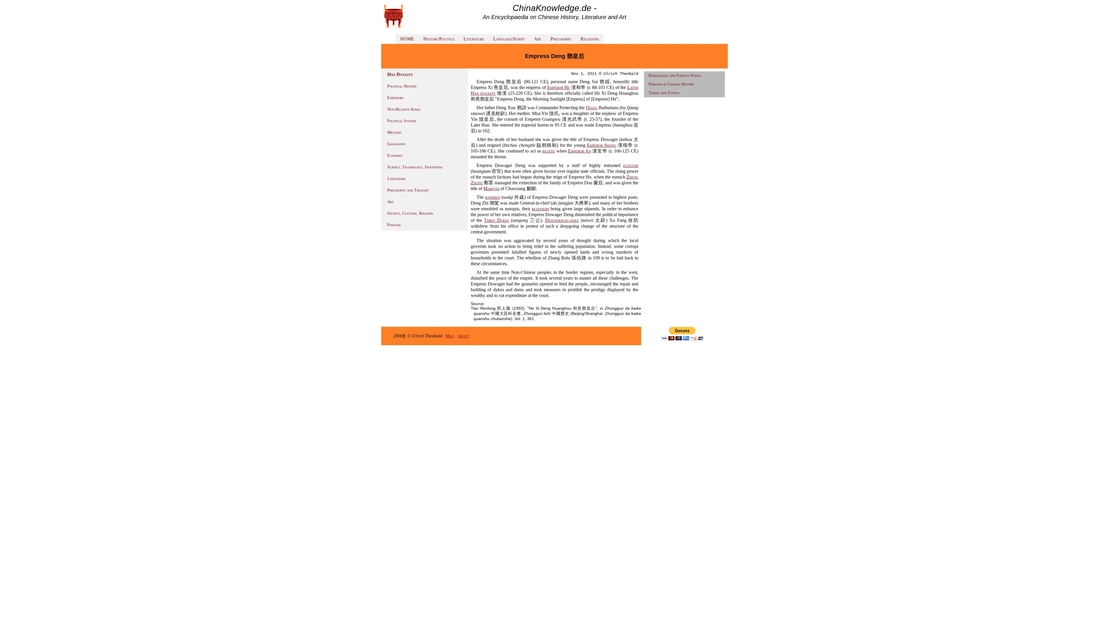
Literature (474, 38)
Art (537, 38)
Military (394, 132)
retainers (540, 208)
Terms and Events (664, 93)
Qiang (592, 107)
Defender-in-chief (562, 220)
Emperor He (558, 87)
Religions (589, 38)
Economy (395, 155)
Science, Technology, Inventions (414, 167)
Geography (396, 144)
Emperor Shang (601, 145)
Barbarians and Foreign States (675, 75)
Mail (450, 335)
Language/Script (509, 38)
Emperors (395, 98)
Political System (401, 121)
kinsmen (492, 197)
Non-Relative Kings (403, 109)
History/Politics (438, 38)
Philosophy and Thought (408, 190)
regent (548, 150)
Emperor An (579, 150)
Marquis (491, 188)
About (463, 335)
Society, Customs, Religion (410, 213)
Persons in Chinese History (671, 84)
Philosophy (560, 38)
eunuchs (630, 165)
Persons (394, 225)
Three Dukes (496, 220)
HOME (407, 38)
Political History (402, 86)
